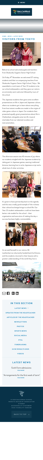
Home (4, 36)
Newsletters (20, 322)
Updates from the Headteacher (20, 313)
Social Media (20, 336)
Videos (20, 354)
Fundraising (20, 345)
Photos (20, 326)
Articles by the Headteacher (20, 317)
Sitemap (21, 403)
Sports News (20, 331)
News (10, 36)
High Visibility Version (22, 408)
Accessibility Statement (21, 405)
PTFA (20, 340)
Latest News (18, 36)
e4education (29, 401)
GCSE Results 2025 (20, 349)
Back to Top (22, 414)
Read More (21, 370)
